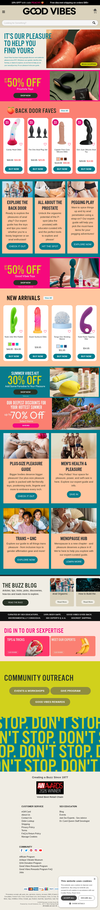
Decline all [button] (86, 898)
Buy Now (14, 169)
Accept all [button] (69, 898)
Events (63, 814)
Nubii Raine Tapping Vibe (86, 338)
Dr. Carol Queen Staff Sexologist (74, 821)
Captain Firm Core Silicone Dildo (62, 150)
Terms (24, 830)
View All (64, 110)
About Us (25, 814)
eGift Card (26, 811)
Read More (62, 602)
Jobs (21, 872)
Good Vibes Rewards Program (33, 866)
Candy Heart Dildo (13, 149)
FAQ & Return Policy (31, 833)
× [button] (94, 879)
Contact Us (26, 818)
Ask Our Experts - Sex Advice (73, 818)
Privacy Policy (28, 827)
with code (28, 2)
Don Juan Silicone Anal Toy (86, 150)
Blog (62, 811)
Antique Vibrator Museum (31, 860)
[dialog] (77, 891)
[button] (3, 11)
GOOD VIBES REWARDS (50, 701)
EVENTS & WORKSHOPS (29, 690)
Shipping (25, 824)
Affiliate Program (27, 856)
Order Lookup (27, 821)
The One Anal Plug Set (37, 149)
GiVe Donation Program (30, 863)
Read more (76, 893)
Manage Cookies (29, 836)
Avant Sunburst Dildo (38, 337)
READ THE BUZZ (15, 602)
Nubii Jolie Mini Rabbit (14, 337)
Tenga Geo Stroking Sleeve (62, 338)
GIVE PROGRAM (70, 690)
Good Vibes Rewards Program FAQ (35, 869)
